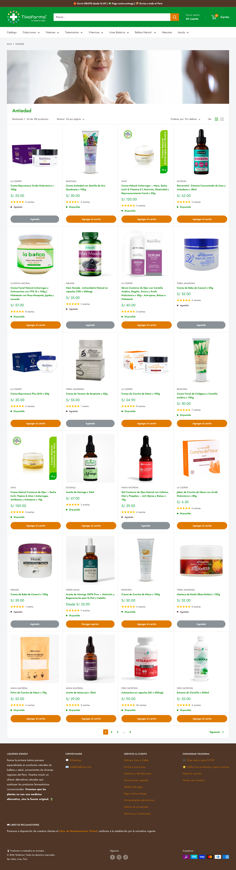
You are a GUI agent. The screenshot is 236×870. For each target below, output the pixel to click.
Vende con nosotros (194, 780)
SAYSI (124, 181)
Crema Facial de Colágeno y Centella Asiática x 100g (197, 395)
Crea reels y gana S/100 (200, 760)
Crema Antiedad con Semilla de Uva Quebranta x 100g (85, 187)
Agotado (34, 219)
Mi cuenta (192, 19)
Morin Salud (72, 589)
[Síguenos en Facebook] (112, 857)
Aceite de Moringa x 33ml (80, 492)
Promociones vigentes (136, 780)
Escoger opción (90, 624)
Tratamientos (72, 32)
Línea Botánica (117, 32)
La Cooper (16, 181)
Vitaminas (94, 32)
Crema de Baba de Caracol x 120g (29, 594)
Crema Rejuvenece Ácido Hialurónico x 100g (32, 187)
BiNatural (71, 181)
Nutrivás (181, 181)
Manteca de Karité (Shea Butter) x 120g (198, 594)
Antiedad (19, 43)
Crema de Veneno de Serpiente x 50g (86, 393)
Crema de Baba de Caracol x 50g (195, 288)
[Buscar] (174, 17)
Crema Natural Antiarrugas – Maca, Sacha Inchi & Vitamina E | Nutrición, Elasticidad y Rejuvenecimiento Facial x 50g (145, 189)
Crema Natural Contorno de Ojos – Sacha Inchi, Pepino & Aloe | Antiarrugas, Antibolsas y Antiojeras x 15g (33, 495)
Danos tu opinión (192, 773)
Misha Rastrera (129, 487)
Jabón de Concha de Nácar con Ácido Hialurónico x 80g (197, 494)
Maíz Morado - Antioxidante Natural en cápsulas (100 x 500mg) (87, 289)
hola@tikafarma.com (81, 767)
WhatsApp (75, 760)
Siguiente (215, 732)
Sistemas (50, 32)
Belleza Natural (143, 32)
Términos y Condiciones (137, 814)
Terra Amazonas (186, 283)
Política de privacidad (136, 807)
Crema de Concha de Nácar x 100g (140, 393)
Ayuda (181, 32)
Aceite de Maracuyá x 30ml (81, 692)
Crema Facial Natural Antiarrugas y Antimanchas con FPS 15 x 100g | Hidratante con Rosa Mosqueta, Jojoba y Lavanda (32, 293)
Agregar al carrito (91, 219)
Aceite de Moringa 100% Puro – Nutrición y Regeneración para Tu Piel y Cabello (90, 596)
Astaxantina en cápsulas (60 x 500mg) (142, 692)
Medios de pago (133, 787)
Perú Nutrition (129, 688)
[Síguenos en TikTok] (125, 857)
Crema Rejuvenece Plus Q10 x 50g (30, 393)
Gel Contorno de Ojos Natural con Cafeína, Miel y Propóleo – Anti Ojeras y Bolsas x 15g (145, 495)
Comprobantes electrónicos (139, 800)
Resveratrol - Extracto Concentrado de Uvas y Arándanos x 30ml (201, 187)
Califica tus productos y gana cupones (208, 767)
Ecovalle (71, 487)
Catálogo (12, 32)
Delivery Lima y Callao (136, 760)
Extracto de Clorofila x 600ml (193, 692)
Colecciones (29, 32)
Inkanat (70, 283)
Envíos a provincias (134, 767)
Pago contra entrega (135, 793)
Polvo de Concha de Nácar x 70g (28, 692)
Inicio (9, 43)
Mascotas (167, 32)
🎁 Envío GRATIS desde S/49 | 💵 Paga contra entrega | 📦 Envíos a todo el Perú (118, 3)
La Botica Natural (20, 283)
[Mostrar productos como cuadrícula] (216, 119)
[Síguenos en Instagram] (119, 857)
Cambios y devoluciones (137, 773)
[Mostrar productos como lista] (222, 119)
